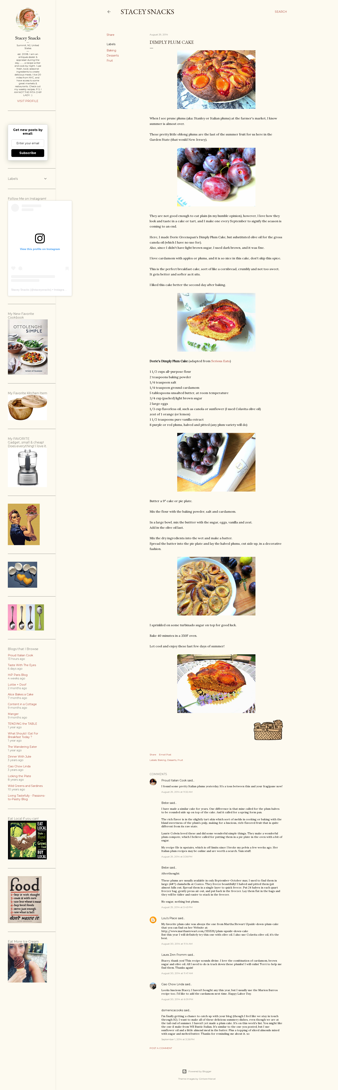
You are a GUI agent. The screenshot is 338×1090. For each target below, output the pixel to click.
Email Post (165, 754)
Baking (111, 50)
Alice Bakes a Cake (20, 694)
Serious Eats (220, 361)
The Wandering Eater (22, 747)
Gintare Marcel (207, 1078)
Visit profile (27, 101)
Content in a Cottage (22, 704)
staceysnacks (42, 289)
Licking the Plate (19, 776)
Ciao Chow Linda (172, 984)
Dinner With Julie (19, 756)
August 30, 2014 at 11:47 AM (177, 973)
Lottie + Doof (17, 684)
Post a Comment (161, 1048)
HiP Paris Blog (18, 675)
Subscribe (27, 153)
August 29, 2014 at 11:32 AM (176, 791)
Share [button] (110, 35)
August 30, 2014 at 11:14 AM (176, 943)
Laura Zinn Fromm (174, 955)
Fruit (110, 60)
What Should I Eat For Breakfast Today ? (23, 735)
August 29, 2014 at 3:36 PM (176, 856)
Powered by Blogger (199, 1071)
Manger (13, 714)
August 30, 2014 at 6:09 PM (177, 999)
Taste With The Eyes (22, 665)
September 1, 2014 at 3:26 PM (177, 1039)
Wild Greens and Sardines (25, 786)
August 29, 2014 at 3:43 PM (176, 907)
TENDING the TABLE (22, 723)
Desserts (113, 55)
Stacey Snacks (147, 11)
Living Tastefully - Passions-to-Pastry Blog (26, 797)
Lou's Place (169, 918)
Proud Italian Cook (174, 780)
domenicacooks (172, 1010)
